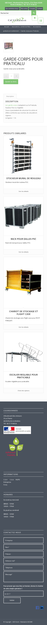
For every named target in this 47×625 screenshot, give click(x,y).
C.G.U (12, 480)
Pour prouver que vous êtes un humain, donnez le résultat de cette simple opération (23, 587)
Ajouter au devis (10, 82)
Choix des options (23, 390)
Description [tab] (10, 96)
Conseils (32, 9)
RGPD (18, 480)
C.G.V (5, 480)
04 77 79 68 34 (32, 5)
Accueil (6, 27)
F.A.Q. (5, 485)
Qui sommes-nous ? (12, 9)
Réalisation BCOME (26, 622)
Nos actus (24, 9)
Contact (39, 9)
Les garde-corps (11, 105)
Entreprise (7, 482)
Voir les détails (23, 191)
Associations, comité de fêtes (21, 27)
